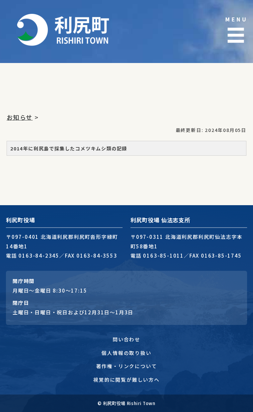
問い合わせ (126, 339)
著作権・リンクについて (126, 366)
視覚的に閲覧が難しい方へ (126, 379)
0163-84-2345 (38, 255)
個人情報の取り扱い (126, 352)
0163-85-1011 (163, 255)
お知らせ (20, 117)
